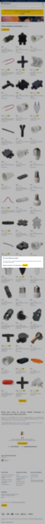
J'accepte (25, 265)
